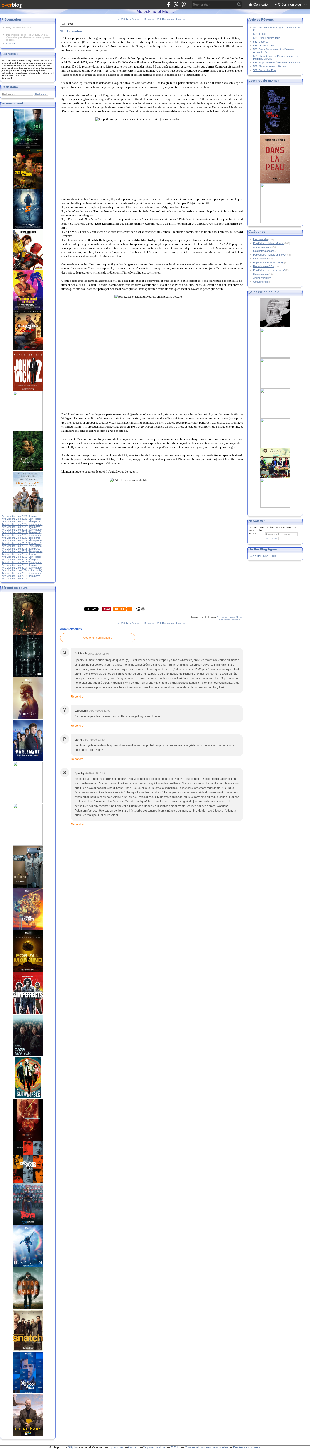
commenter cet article (230, 619)
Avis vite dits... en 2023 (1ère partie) (21, 521)
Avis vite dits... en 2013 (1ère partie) (21, 575)
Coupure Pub (260, 281)
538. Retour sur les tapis (266, 37)
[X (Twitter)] (176, 4)
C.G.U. (175, 1447)
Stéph (72, 1447)
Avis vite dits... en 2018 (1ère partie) (21, 548)
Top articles (115, 1447)
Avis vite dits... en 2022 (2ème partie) (22, 524)
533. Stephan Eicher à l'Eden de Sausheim (276, 62)
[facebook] (168, 4)
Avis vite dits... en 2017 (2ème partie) (22, 551)
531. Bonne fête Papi (264, 70)
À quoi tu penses (262, 247)
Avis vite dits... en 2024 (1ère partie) (21, 516)
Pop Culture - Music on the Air (269, 254)
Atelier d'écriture (262, 277)
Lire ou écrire (260, 239)
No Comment (260, 258)
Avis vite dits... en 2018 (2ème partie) (22, 546)
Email (251, 533)
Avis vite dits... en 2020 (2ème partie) (22, 535)
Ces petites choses (264, 251)
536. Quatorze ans (263, 45)
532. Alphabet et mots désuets (269, 66)
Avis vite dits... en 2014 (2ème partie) (22, 567)
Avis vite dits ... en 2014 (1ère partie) (22, 570)
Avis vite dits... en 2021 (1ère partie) (21, 532)
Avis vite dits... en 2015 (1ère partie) (21, 565)
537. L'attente (260, 41)
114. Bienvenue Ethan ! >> (171, 19)
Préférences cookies (246, 1447)
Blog (8, 27)
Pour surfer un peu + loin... (263, 556)
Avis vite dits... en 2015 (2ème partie (22, 562)
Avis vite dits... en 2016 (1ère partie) (21, 559)
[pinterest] (183, 4)
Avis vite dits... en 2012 (14, 578)
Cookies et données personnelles (206, 1447)
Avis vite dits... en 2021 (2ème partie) (22, 529)
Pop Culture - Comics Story (268, 262)
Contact (10, 43)
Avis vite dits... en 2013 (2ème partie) (22, 573)
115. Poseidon (71, 31)
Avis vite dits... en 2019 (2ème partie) (22, 540)
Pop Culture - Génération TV (269, 270)
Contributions (260, 274)
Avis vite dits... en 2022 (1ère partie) (21, 527)
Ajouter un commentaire (97, 637)
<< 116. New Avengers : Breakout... (137, 19)
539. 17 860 (259, 34)
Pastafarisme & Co (263, 266)
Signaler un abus (154, 1447)
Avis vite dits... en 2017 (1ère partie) (21, 554)
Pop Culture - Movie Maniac (230, 617)
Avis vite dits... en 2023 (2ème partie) (22, 518)
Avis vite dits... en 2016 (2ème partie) (22, 556)
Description (13, 35)
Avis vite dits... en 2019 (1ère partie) (21, 543)
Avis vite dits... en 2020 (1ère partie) (21, 537)
